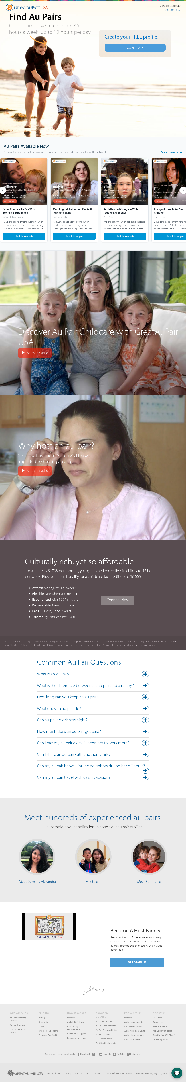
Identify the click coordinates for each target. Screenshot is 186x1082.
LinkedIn (107, 1054)
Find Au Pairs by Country (17, 1031)
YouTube (121, 1054)
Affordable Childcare (48, 1030)
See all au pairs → (171, 152)
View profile (23, 200)
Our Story (157, 1017)
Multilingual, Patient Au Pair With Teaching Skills (73, 210)
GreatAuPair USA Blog (163, 1035)
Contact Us (158, 1022)
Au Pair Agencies (160, 1039)
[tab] (93, 675)
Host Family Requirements (73, 1028)
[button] (93, 675)
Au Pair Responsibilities (106, 1030)
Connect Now (117, 599)
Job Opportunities (161, 1030)
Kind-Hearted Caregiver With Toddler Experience (121, 210)
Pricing (42, 1017)
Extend (42, 1026)
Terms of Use (53, 1073)
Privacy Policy (71, 1073)
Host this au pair (24, 236)
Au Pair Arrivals (103, 1034)
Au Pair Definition (75, 1022)
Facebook (85, 1054)
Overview (71, 1017)
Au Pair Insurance (132, 1039)
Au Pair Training (17, 1025)
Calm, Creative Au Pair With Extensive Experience (19, 210)
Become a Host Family (77, 1038)
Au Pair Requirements (106, 1025)
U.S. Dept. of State (90, 1073)
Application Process (133, 1026)
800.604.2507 (173, 10)
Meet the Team (160, 1026)
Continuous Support (76, 1033)
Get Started (137, 962)
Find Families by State (106, 1043)
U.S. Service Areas (104, 1038)
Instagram (135, 1054)
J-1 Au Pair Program (105, 1021)
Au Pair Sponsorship (133, 1022)
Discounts (43, 1022)
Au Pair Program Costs (134, 1030)
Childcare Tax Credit (48, 1035)
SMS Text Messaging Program (151, 1073)
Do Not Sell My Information (117, 1073)
